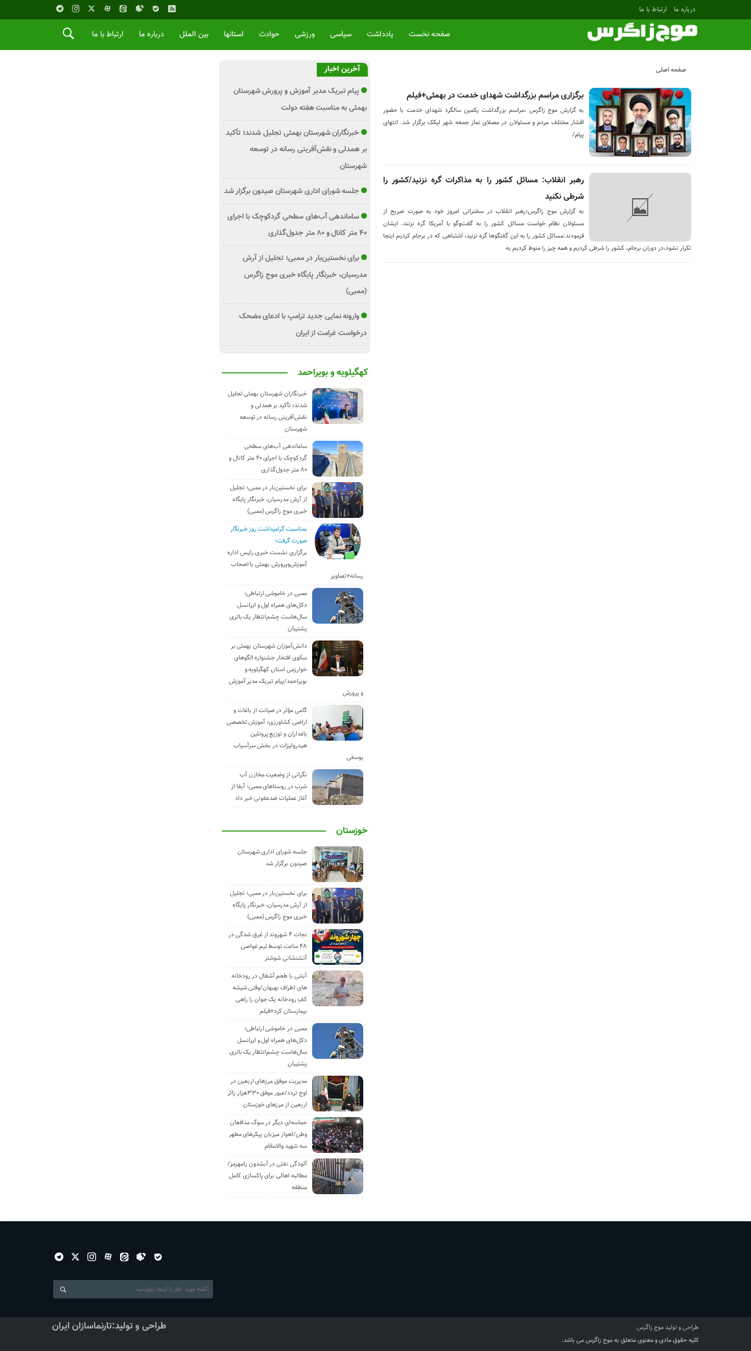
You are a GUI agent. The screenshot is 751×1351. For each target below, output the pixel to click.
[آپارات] (107, 8)
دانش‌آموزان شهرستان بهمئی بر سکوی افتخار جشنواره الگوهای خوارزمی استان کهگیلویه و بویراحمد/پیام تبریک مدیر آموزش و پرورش (296, 670)
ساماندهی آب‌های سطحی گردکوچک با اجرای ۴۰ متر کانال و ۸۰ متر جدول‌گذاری (268, 458)
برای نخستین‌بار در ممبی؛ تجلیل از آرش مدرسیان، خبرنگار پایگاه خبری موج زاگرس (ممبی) (305, 274)
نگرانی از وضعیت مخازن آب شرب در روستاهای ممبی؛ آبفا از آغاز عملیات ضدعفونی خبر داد (269, 786)
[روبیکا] (139, 8)
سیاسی (340, 34)
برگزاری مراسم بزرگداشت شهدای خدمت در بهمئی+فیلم (495, 95)
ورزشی (305, 34)
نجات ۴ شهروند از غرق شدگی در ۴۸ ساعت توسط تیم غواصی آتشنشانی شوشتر (267, 946)
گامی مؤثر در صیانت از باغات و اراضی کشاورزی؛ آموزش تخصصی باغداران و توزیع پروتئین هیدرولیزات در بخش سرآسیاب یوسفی (294, 734)
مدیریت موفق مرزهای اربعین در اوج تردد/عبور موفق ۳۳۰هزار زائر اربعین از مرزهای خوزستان (267, 1093)
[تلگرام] (59, 8)
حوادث (269, 34)
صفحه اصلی (671, 70)
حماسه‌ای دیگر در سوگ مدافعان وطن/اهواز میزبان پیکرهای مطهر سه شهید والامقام (268, 1134)
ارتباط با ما (653, 9)
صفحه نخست (429, 34)
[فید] (171, 8)
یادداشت (380, 34)
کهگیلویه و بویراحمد (333, 373)
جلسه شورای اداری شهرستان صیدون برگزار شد (292, 191)
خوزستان (352, 831)
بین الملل (193, 34)
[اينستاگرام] (75, 8)
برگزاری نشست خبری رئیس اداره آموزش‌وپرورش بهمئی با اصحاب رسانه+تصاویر (295, 564)
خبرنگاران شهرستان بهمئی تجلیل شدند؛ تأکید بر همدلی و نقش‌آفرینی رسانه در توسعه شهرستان (296, 149)
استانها (234, 34)
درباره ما (684, 9)
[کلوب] (141, 1257)
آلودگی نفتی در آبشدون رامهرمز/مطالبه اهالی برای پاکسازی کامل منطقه (267, 1175)
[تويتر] (91, 8)
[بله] (155, 8)
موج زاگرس (650, 1327)
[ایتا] (123, 8)
